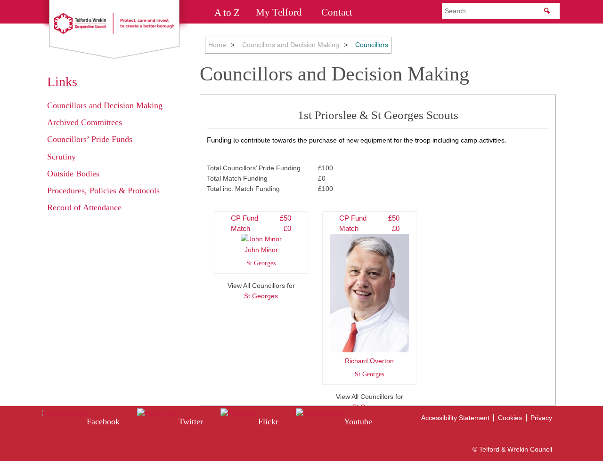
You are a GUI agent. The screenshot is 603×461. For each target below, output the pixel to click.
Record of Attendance (84, 207)
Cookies (510, 417)
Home (217, 44)
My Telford (279, 12)
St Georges (261, 296)
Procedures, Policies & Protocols (103, 190)
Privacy (541, 417)
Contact (336, 12)
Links (62, 81)
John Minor (261, 240)
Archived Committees (84, 122)
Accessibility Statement (455, 417)
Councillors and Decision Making (290, 44)
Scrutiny (61, 156)
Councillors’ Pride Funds (89, 139)
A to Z (227, 12)
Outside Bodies (73, 173)
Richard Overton (369, 296)
